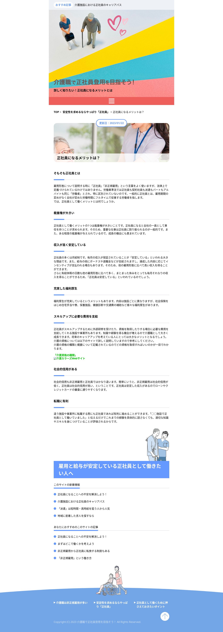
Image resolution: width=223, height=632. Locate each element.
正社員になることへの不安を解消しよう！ (82, 494)
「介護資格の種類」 (65, 355)
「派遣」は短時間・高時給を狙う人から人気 (84, 508)
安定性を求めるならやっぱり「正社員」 (112, 604)
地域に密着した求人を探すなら (76, 516)
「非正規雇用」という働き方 (75, 558)
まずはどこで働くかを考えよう (76, 544)
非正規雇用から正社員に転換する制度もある (84, 551)
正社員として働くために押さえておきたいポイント (152, 604)
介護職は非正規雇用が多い (72, 602)
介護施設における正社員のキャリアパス (98, 5)
